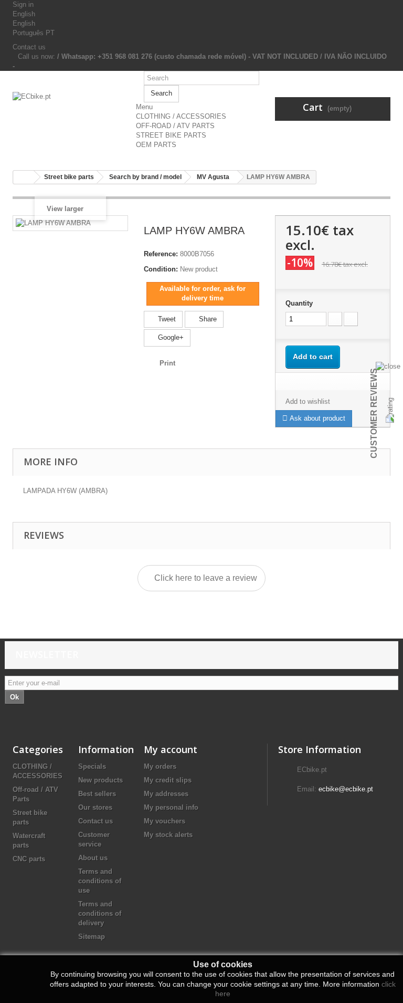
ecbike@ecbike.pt (346, 789)
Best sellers (97, 794)
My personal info (171, 807)
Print (167, 363)
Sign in (23, 4)
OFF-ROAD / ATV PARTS (175, 126)
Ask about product (316, 418)
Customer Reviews (373, 413)
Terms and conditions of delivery (99, 913)
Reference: (161, 254)
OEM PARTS (156, 145)
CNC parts (29, 859)
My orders (160, 766)
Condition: (161, 269)
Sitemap (91, 937)
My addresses (166, 794)
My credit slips (168, 780)
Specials (92, 766)
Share (207, 319)
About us (93, 858)
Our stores (95, 807)
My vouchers (164, 821)
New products (100, 780)
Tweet (166, 319)
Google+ (170, 337)
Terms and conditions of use (99, 881)
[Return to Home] (24, 177)
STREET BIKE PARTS (171, 135)
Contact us (29, 47)
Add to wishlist (307, 401)
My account (170, 749)
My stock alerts (168, 835)
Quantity (299, 303)
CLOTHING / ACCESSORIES (181, 116)
